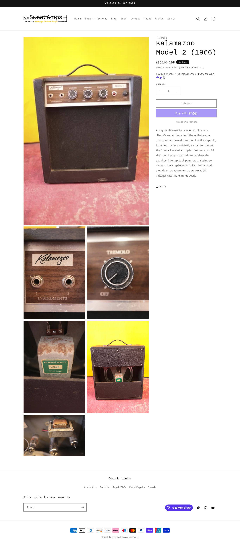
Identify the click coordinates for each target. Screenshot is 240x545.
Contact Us (90, 487)
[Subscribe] (82, 507)
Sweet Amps (114, 537)
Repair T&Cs (119, 487)
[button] (89, 18)
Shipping (176, 67)
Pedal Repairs (137, 487)
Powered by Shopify (129, 537)
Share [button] (163, 186)
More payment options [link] (186, 121)
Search (152, 487)
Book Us (104, 487)
